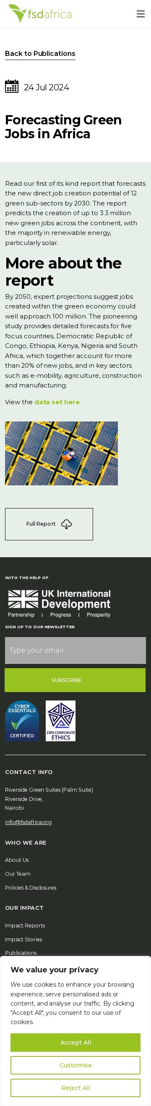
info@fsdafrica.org (28, 822)
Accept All (75, 1042)
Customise (76, 1065)
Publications (20, 953)
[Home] (40, 13)
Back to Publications (40, 54)
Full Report (41, 523)
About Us (17, 860)
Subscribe (67, 680)
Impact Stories (23, 939)
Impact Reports (25, 925)
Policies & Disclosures (30, 888)
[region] (75, 1031)
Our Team (18, 874)
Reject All (75, 1088)
